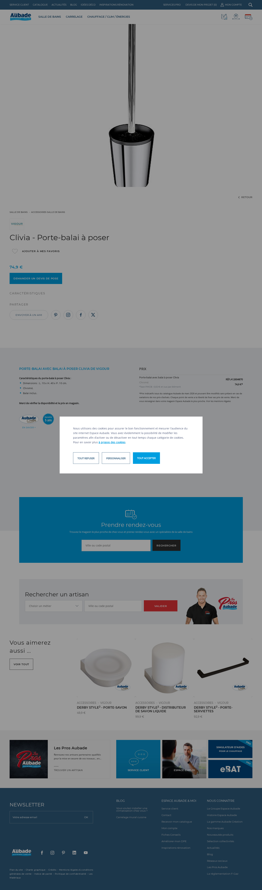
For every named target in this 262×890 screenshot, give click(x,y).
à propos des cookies (112, 442)
